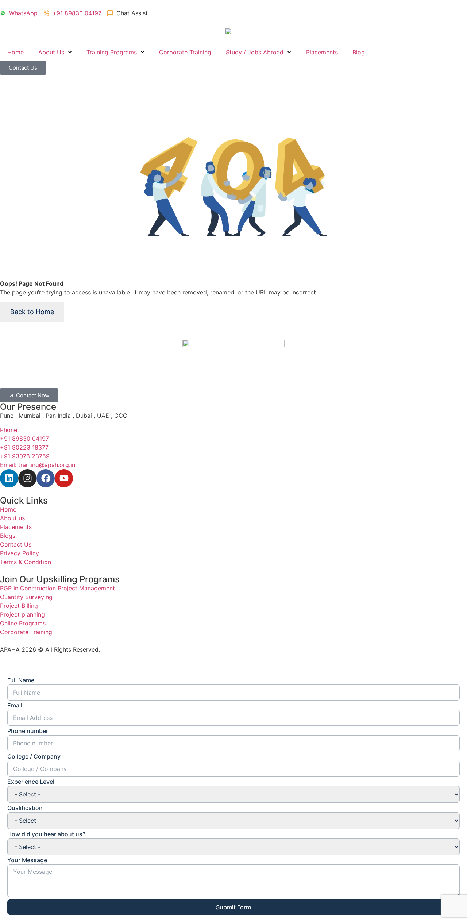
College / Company (34, 756)
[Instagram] (27, 478)
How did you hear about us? (46, 834)
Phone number (27, 730)
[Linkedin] (9, 478)
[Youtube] (64, 478)
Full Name (20, 680)
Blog (358, 52)
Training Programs (111, 52)
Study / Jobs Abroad (254, 52)
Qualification (25, 807)
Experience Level (30, 781)
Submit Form (233, 907)
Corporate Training (185, 52)
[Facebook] (45, 478)
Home (15, 52)
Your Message (27, 860)
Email (14, 705)
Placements (322, 52)
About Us (51, 52)
